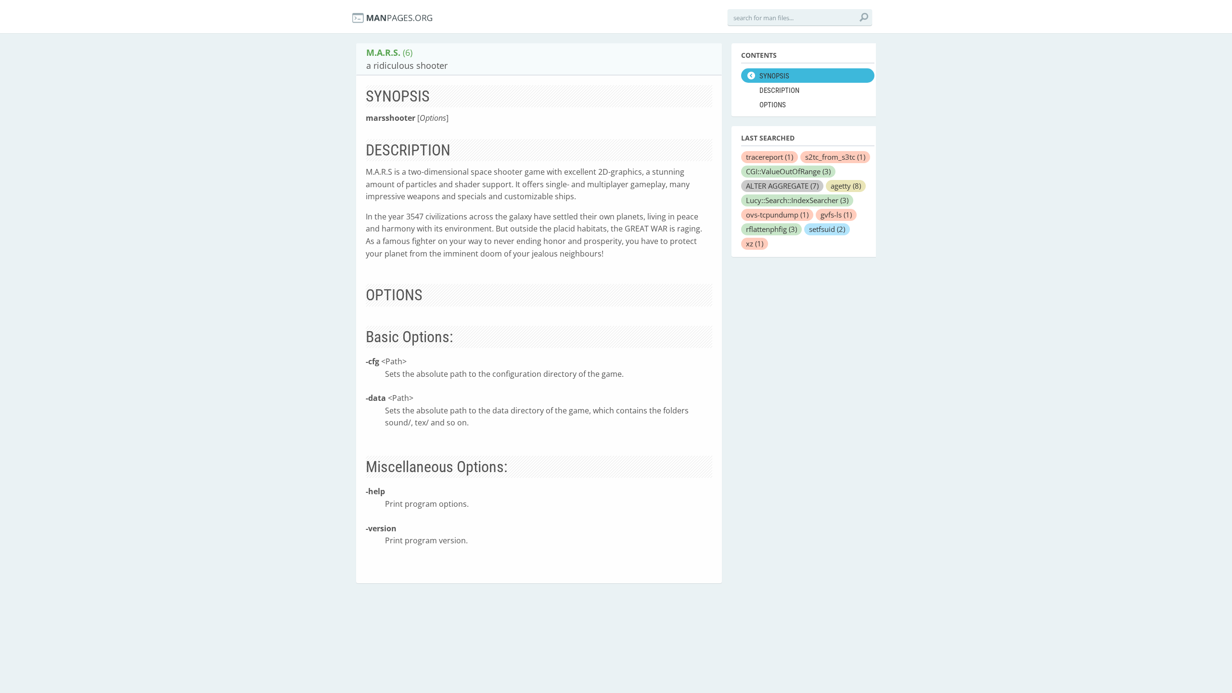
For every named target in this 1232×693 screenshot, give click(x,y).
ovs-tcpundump (777, 214)
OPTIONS (772, 105)
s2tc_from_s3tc (835, 157)
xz (754, 243)
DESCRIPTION (779, 90)
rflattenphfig (771, 229)
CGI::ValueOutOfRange (788, 171)
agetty (846, 186)
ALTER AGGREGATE (782, 186)
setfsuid (827, 229)
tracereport (769, 157)
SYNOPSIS (774, 76)
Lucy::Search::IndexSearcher (797, 200)
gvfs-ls (836, 214)
